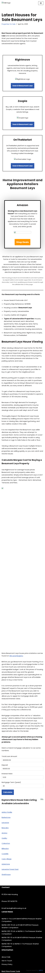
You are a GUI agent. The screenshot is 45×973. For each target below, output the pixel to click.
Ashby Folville (7, 812)
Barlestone (6, 817)
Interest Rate (7, 773)
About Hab (6, 957)
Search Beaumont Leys (22, 86)
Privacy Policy (7, 964)
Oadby (4, 838)
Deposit (5, 765)
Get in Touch (7, 960)
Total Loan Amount (9, 756)
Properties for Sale (9, 24)
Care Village (6, 859)
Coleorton (6, 843)
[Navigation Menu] (40, 3)
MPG (41, 970)
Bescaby (5, 828)
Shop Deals (22, 242)
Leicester (5, 822)
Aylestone (6, 864)
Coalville (5, 854)
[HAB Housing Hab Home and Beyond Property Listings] (10, 3)
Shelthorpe (6, 874)
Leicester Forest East (10, 869)
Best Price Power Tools (11, 971)
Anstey (4, 833)
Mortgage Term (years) (11, 782)
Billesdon (5, 848)
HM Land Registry (16, 656)
